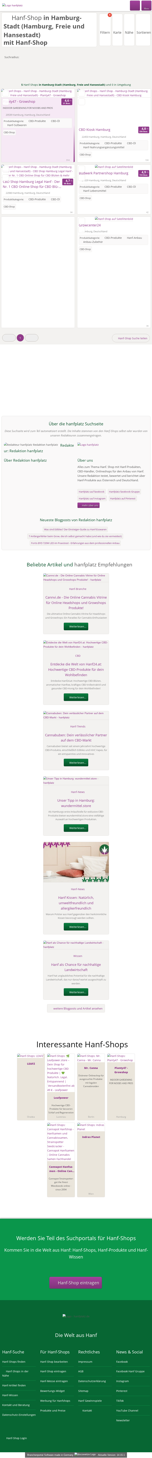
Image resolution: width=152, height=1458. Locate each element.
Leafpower (61, 1097)
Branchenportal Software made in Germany (49, 1455)
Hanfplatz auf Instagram (92, 498)
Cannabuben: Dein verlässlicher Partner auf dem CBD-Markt (76, 738)
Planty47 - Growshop (19, 101)
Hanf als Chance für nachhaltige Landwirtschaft (76, 967)
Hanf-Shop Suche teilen (132, 338)
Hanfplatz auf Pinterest (123, 498)
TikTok (120, 1400)
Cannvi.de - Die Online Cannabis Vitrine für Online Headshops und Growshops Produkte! (76, 602)
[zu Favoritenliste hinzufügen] (5, 93)
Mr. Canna (91, 1068)
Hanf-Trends (77, 726)
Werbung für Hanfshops (55, 1400)
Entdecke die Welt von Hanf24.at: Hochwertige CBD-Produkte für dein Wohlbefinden (76, 669)
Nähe (129, 32)
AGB (80, 1371)
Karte (117, 32)
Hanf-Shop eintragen (78, 1283)
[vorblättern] (65, 93)
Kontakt (87, 1410)
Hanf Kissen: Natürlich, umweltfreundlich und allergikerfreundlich (76, 902)
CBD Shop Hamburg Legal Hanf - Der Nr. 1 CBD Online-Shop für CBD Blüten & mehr (31, 184)
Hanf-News (78, 792)
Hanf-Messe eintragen (54, 1381)
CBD (77, 655)
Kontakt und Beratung (16, 1405)
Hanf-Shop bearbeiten (54, 1361)
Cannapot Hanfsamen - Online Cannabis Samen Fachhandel (61, 1169)
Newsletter (123, 1420)
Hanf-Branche (77, 589)
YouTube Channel (127, 1410)
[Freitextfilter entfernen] (135, 5)
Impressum (85, 1361)
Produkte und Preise (52, 1410)
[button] (9, 337)
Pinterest (121, 1391)
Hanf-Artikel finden (14, 1385)
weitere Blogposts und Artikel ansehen (78, 1008)
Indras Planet (91, 1137)
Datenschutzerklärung (92, 1381)
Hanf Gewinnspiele (90, 1400)
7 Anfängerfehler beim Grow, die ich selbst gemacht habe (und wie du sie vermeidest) (75, 536)
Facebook (122, 1361)
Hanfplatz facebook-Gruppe (124, 491)
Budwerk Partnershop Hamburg (103, 173)
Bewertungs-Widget (52, 1391)
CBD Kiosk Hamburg (94, 129)
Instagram (122, 1381)
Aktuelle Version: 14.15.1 (111, 1455)
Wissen (77, 956)
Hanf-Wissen (10, 1395)
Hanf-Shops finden (13, 1361)
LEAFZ (31, 1063)
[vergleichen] (5, 101)
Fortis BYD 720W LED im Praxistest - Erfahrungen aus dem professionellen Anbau (75, 543)
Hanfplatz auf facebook (91, 491)
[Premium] (144, 1041)
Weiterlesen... (77, 626)
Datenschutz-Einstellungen (19, 1415)
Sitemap (83, 1391)
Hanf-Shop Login (16, 1438)
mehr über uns (89, 505)
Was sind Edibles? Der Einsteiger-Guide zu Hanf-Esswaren (75, 529)
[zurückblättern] (10, 93)
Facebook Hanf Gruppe (130, 1371)
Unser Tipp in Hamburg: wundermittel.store (76, 803)
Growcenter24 (90, 225)
